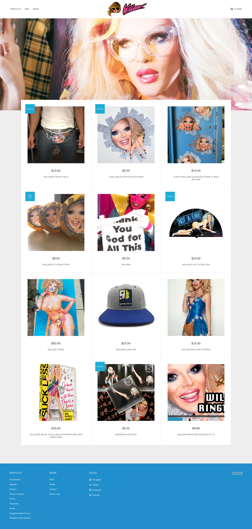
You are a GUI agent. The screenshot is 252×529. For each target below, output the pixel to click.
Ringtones (14, 503)
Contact (53, 489)
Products (15, 9)
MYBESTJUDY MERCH (20, 518)
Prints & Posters (16, 494)
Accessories (14, 479)
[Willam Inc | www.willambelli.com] (125, 9)
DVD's (12, 499)
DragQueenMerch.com (19, 513)
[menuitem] (15, 9)
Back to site (54, 494)
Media (36, 9)
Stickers (13, 489)
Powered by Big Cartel (237, 473)
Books (12, 508)
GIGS (27, 9)
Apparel (13, 484)
